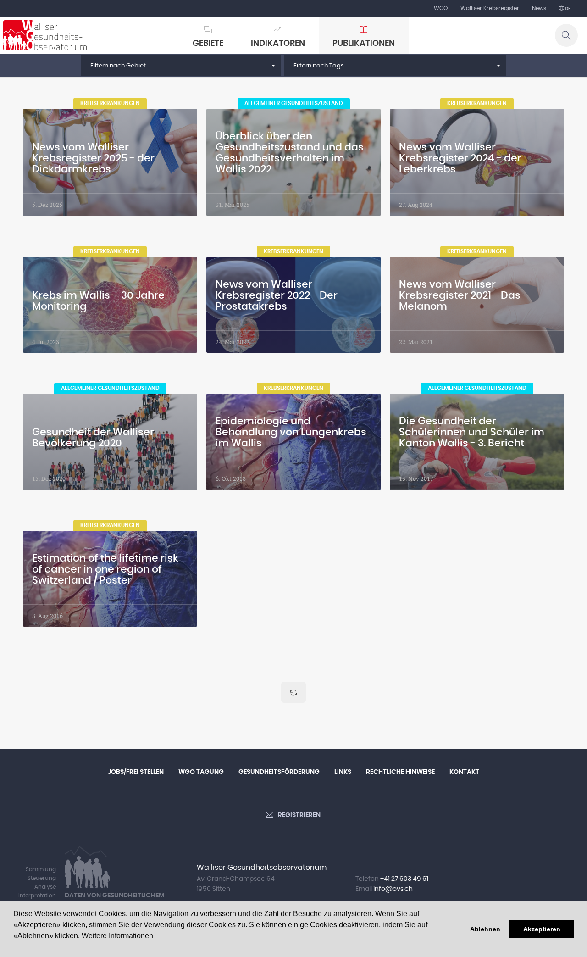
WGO (441, 8)
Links (342, 772)
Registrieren (299, 815)
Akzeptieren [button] (541, 929)
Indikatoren (278, 43)
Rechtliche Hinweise (400, 772)
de (567, 8)
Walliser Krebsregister (489, 8)
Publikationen (363, 43)
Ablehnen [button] (485, 929)
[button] (181, 65)
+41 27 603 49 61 (404, 879)
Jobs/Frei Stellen (136, 772)
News (539, 8)
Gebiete (208, 43)
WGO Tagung (201, 772)
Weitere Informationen (117, 936)
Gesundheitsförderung (279, 772)
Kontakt (464, 772)
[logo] (45, 35)
